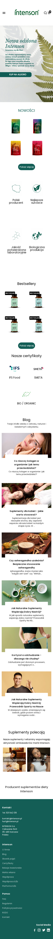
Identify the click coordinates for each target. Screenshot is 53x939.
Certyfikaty (7, 863)
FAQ (4, 899)
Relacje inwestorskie (12, 868)
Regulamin (7, 903)
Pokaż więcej (27, 167)
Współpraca (8, 877)
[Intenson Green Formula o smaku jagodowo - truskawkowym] (37, 126)
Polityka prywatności (12, 908)
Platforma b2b (9, 886)
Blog (4, 854)
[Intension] (26, 21)
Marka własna (8, 872)
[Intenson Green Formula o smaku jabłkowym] (15, 126)
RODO (5, 912)
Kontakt (6, 917)
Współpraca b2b (10, 881)
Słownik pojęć (8, 858)
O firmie (6, 849)
